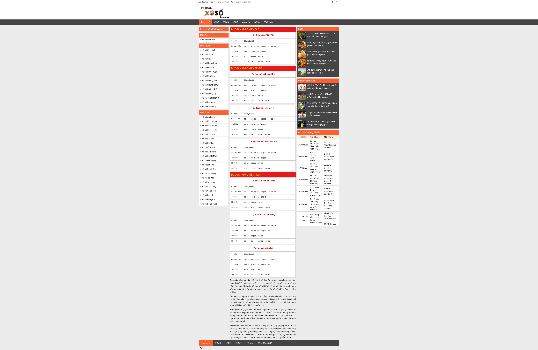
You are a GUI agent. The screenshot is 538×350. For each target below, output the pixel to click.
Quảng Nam (329, 157)
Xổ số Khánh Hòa (209, 63)
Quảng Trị (328, 181)
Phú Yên (327, 142)
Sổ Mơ (257, 22)
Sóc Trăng (314, 167)
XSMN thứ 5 (315, 184)
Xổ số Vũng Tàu (209, 191)
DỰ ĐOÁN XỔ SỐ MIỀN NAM (245, 174)
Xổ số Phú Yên (208, 76)
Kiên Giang (314, 215)
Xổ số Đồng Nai (208, 199)
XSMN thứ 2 (315, 149)
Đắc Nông (328, 206)
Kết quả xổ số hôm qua (211, 29)
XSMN (226, 22)
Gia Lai (327, 189)
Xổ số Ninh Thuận (209, 72)
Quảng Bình (328, 178)
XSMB (216, 22)
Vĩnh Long (314, 193)
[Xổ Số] (214, 18)
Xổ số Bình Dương (209, 121)
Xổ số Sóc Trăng (209, 169)
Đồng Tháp (314, 146)
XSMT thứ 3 (328, 159)
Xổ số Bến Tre (208, 139)
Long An (313, 207)
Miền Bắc (204, 35)
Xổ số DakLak (208, 54)
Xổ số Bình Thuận (209, 130)
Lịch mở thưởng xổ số (308, 132)
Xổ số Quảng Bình (209, 80)
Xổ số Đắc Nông (209, 106)
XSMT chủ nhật (330, 224)
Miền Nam (204, 112)
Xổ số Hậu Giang (209, 152)
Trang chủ (205, 22)
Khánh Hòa (328, 166)
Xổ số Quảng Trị (209, 93)
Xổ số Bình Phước (209, 126)
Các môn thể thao (306, 81)
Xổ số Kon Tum (208, 67)
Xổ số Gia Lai (207, 59)
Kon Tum (327, 216)
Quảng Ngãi (329, 200)
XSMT (235, 22)
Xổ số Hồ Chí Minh (210, 156)
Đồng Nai (313, 169)
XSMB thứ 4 (303, 168)
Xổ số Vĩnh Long (209, 186)
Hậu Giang (314, 202)
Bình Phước (314, 199)
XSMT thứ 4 (328, 171)
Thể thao (268, 22)
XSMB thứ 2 (303, 145)
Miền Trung (205, 46)
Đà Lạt (312, 220)
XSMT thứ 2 (328, 148)
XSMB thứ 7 (303, 204)
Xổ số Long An (208, 165)
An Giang (313, 176)
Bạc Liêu (313, 152)
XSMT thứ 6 (328, 194)
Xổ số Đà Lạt (207, 195)
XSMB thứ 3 (303, 156)
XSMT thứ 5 (328, 184)
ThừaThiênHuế (330, 145)
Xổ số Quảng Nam (210, 85)
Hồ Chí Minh (315, 144)
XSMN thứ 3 (315, 160)
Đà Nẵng (327, 168)
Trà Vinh (313, 190)
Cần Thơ (313, 164)
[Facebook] (337, 2)
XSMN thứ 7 (315, 210)
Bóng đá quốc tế (265, 343)
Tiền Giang (314, 217)
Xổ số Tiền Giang (209, 173)
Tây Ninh (313, 181)
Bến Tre (313, 155)
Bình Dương (314, 187)
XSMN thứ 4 (315, 172)
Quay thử (246, 22)
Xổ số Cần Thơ (208, 147)
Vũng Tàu (313, 158)
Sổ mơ (250, 343)
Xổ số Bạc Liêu (208, 134)
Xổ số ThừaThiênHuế (211, 98)
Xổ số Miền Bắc (208, 40)
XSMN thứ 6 (315, 195)
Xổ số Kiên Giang (209, 160)
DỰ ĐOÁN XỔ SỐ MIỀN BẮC (245, 29)
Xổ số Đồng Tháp (209, 204)
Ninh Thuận (328, 191)
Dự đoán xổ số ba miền (240, 280)
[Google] (332, 2)
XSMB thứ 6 (303, 191)
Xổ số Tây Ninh (208, 182)
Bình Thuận (314, 178)
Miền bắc (303, 137)
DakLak (327, 154)
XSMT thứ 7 (328, 208)
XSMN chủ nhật (316, 223)
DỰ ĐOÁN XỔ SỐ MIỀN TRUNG (246, 68)
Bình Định (328, 176)
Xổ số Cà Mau (208, 143)
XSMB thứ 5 (303, 180)
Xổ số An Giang (208, 117)
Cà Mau (313, 141)
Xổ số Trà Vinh (208, 178)
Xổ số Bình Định (208, 50)
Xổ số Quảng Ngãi (209, 89)
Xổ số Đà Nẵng (208, 102)
